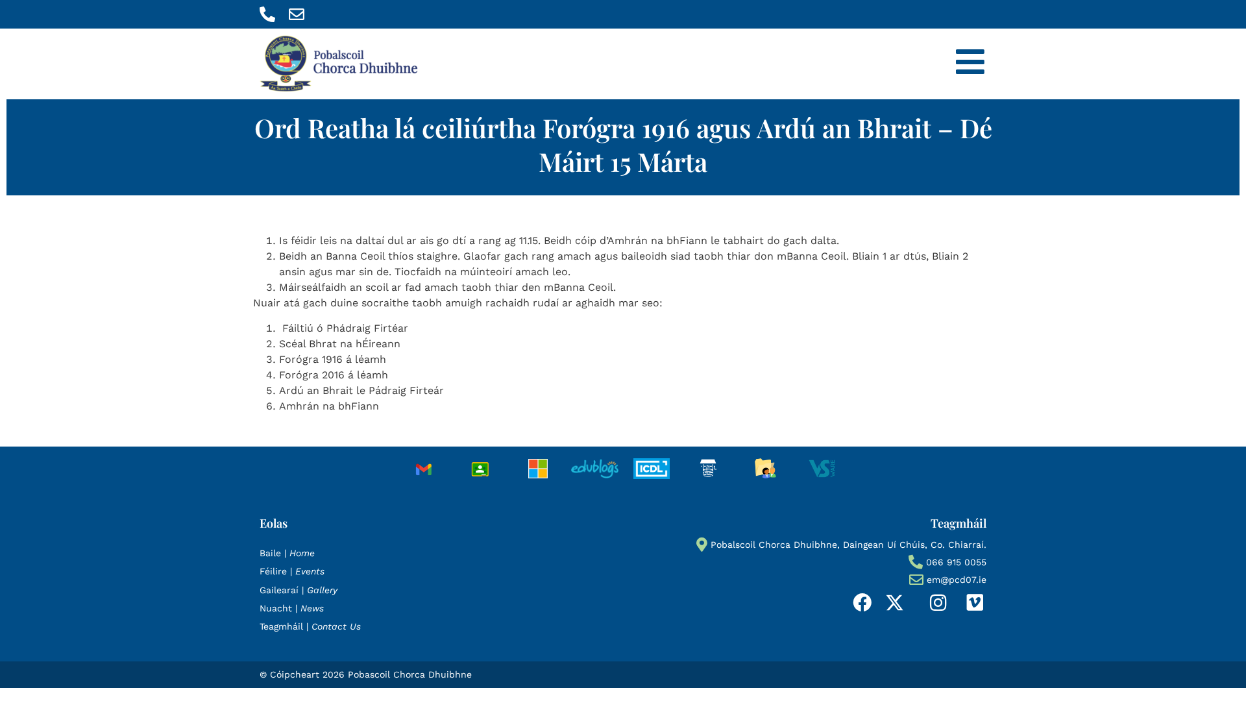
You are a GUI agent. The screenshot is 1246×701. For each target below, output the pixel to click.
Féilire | (292, 571)
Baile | (287, 553)
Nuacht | (292, 608)
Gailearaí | (298, 590)
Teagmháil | (310, 626)
